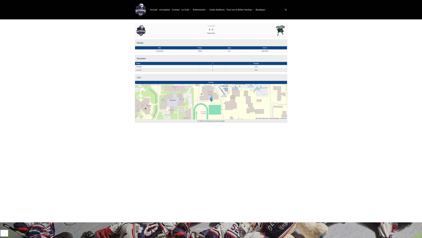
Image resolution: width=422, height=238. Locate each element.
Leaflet (259, 118)
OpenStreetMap (274, 118)
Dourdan (211, 82)
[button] (211, 99)
